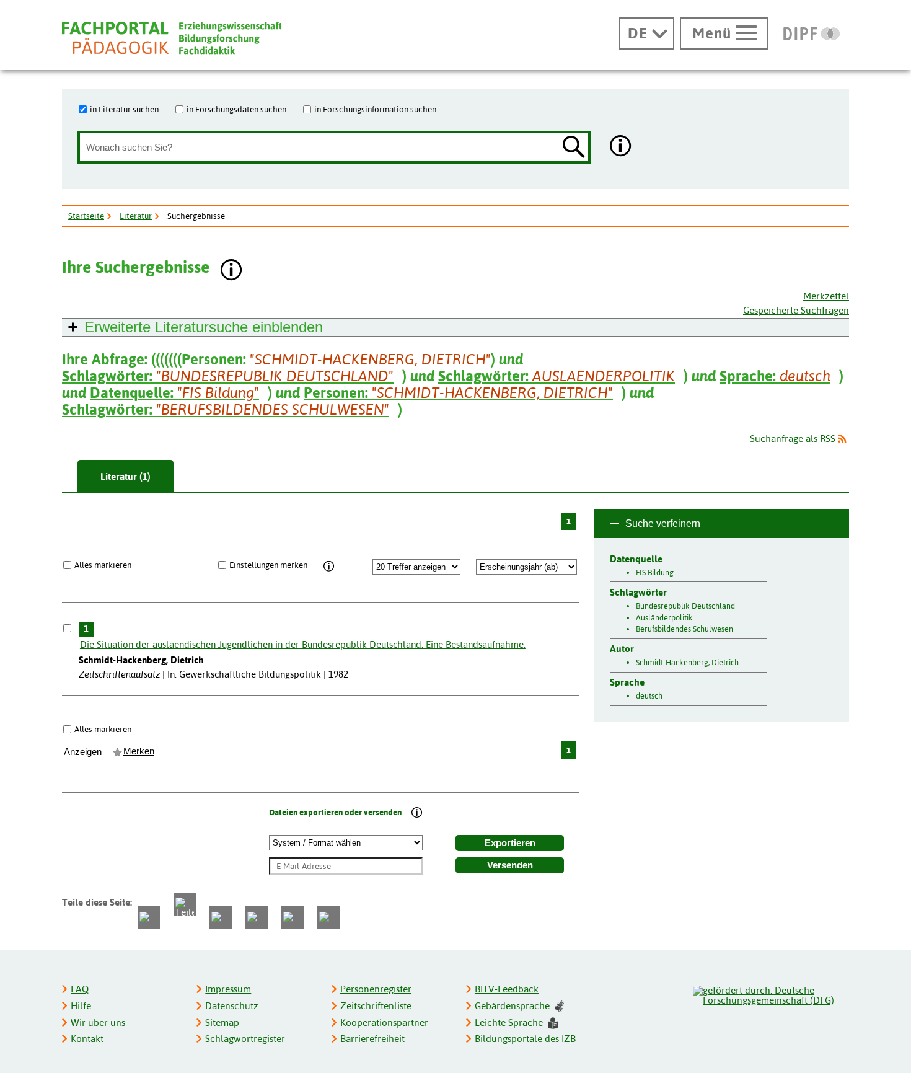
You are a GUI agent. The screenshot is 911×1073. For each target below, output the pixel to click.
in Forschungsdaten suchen (236, 109)
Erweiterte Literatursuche (203, 327)
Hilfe (81, 1005)
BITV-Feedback (507, 989)
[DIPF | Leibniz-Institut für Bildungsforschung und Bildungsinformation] (811, 33)
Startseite (86, 216)
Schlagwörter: (228, 376)
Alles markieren (102, 565)
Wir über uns (98, 1022)
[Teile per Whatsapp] (220, 917)
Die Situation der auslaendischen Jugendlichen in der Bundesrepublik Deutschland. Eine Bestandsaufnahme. (303, 644)
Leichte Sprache (509, 1022)
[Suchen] (574, 147)
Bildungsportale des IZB (525, 1038)
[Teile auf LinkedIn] (256, 917)
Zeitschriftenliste (375, 1005)
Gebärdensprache (512, 1005)
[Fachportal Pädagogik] (171, 38)
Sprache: (775, 376)
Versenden (510, 865)
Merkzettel (826, 296)
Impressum (228, 989)
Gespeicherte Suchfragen (796, 310)
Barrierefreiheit (372, 1038)
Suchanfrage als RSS (792, 438)
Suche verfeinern (662, 523)
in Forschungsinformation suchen (375, 109)
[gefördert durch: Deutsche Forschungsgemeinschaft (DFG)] (770, 993)
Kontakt (87, 1038)
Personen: (458, 392)
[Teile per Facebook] (149, 917)
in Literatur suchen (124, 109)
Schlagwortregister (245, 1038)
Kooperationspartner (384, 1022)
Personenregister (375, 989)
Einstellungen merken (268, 565)
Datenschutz (231, 1005)
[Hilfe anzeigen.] (621, 147)
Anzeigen (83, 752)
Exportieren (510, 843)
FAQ (80, 989)
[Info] (328, 567)
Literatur (136, 216)
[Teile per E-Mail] (292, 917)
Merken (138, 751)
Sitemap (222, 1022)
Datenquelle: (174, 392)
